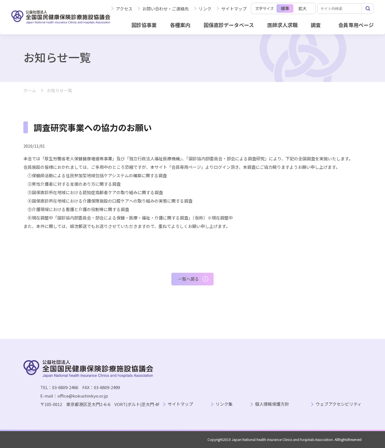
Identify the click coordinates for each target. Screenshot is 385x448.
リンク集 (224, 404)
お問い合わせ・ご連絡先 (165, 9)
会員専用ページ (356, 24)
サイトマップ (234, 9)
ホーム (29, 90)
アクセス (124, 9)
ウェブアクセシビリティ (339, 404)
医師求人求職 (282, 24)
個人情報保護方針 (272, 404)
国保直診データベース (228, 24)
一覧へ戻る (188, 279)
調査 (316, 24)
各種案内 (180, 24)
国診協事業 (144, 24)
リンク (205, 9)
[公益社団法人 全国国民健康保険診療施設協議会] (60, 17)
